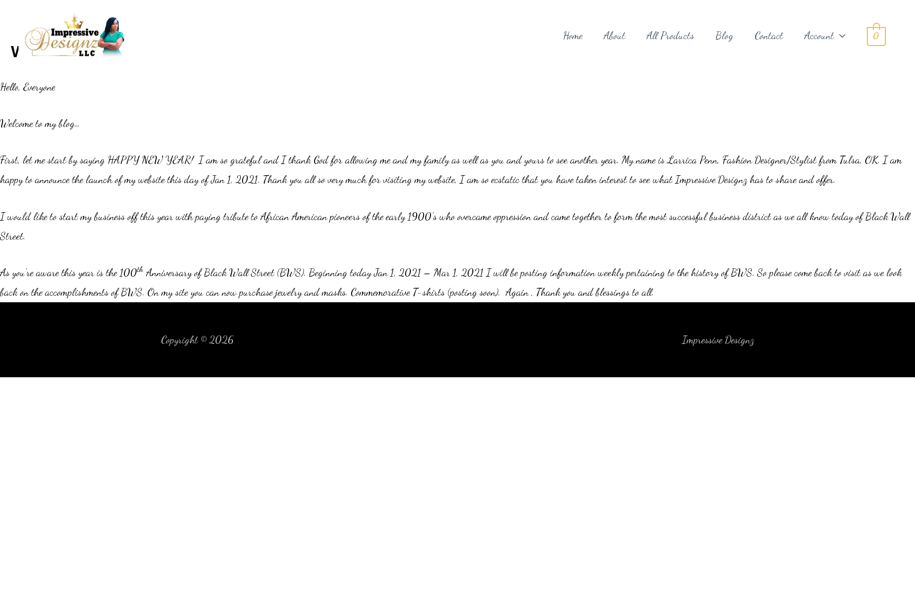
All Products (670, 35)
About (614, 35)
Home (572, 35)
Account (819, 35)
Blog (724, 35)
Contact (769, 35)
